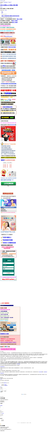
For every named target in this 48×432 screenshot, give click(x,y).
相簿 (2, 11)
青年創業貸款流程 (2, 366)
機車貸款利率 (5, 385)
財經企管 (5, 384)
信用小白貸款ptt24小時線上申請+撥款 (9, 5)
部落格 (2, 12)
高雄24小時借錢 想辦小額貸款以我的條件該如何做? (10, 15)
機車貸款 (1, 405)
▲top (0, 386)
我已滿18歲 (2, 430)
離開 (3, 430)
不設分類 (6, 10)
